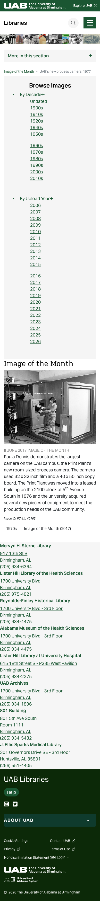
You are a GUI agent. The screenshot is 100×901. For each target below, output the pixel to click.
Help (11, 792)
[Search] (73, 23)
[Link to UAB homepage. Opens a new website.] (35, 869)
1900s (36, 108)
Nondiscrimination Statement (26, 857)
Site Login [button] (58, 857)
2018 (35, 289)
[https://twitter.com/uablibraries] (15, 804)
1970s (36, 152)
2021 (35, 308)
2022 (35, 315)
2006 (35, 205)
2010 (35, 231)
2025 (35, 335)
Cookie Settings (16, 840)
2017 (35, 282)
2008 (35, 218)
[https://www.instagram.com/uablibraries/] (6, 804)
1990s (36, 165)
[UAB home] (35, 5)
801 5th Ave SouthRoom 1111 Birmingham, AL (18, 725)
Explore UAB (82, 5)
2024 (35, 328)
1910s (36, 114)
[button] (50, 56)
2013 (35, 251)
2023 (35, 322)
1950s (36, 134)
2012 (35, 244)
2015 (35, 264)
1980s (36, 158)
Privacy (12, 849)
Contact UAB (62, 840)
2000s (36, 172)
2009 (35, 225)
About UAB (18, 820)
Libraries (15, 23)
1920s (36, 121)
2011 (35, 238)
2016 (35, 276)
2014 (35, 258)
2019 (35, 295)
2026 (35, 341)
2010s (36, 178)
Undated (38, 101)
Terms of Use (62, 849)
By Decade (30, 94)
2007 (35, 212)
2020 (35, 302)
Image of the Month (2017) (47, 528)
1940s (36, 127)
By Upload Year (35, 198)
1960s (36, 145)
